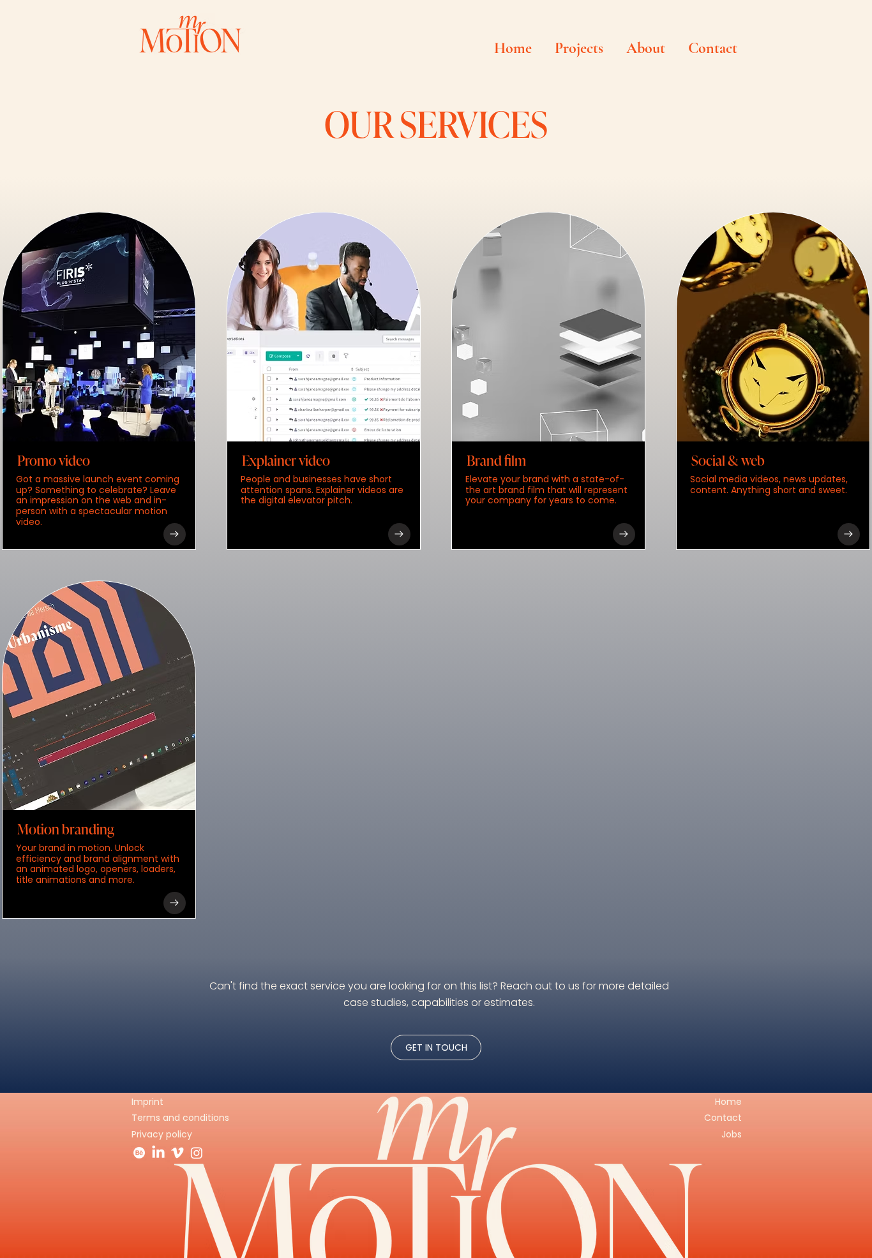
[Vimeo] (177, 1152)
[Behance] (139, 1152)
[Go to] (174, 534)
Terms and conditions (180, 1117)
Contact (723, 1117)
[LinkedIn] (158, 1152)
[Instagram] (196, 1152)
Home (728, 1101)
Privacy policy (162, 1134)
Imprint (147, 1101)
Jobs (731, 1134)
